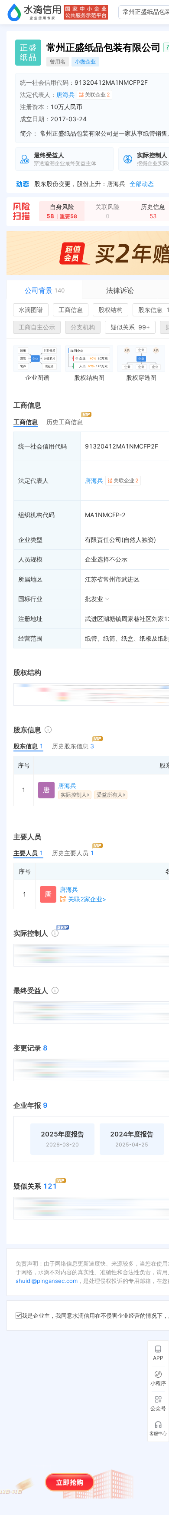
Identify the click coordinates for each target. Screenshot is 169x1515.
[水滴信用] (34, 12)
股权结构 (110, 309)
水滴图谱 (31, 309)
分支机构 (83, 327)
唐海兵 (65, 94)
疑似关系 (130, 327)
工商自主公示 (37, 327)
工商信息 (70, 309)
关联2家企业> (87, 899)
